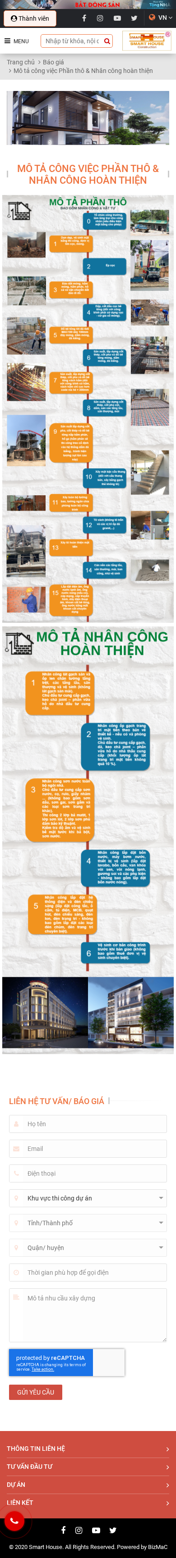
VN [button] (162, 17)
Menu (20, 41)
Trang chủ (21, 62)
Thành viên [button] (33, 18)
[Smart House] (147, 41)
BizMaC (157, 1547)
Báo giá (53, 62)
